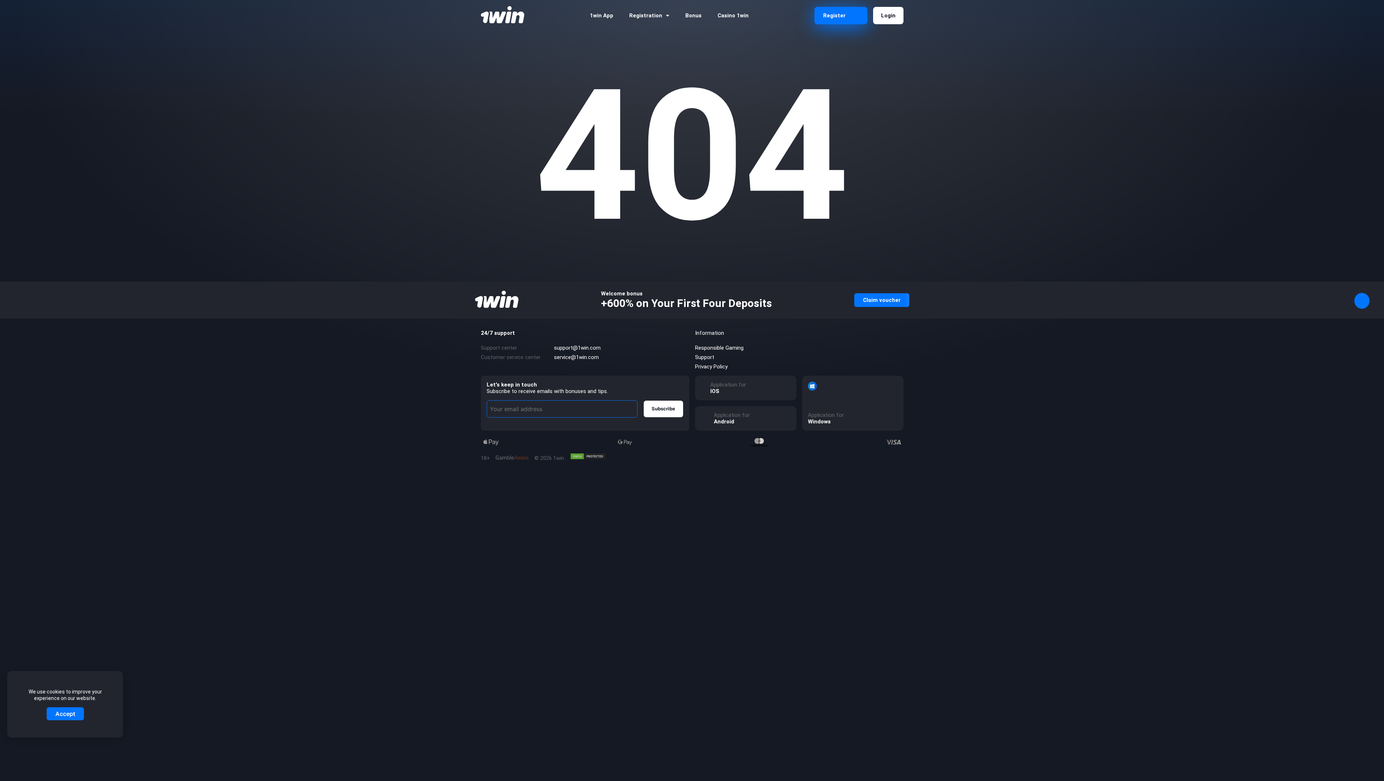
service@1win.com (576, 357)
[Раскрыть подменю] (667, 16)
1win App (601, 15)
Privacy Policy (711, 366)
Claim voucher (882, 300)
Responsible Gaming (719, 348)
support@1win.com (577, 348)
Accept (65, 713)
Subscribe (663, 408)
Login (888, 15)
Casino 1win (733, 15)
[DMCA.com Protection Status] (588, 456)
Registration (645, 15)
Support (704, 357)
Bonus (693, 15)
